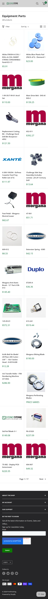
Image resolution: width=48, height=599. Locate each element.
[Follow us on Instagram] (12, 573)
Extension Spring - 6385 (35, 249)
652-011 (29, 131)
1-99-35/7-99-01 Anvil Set (11, 96)
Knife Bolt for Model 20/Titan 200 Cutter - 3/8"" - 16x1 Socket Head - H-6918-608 (10, 358)
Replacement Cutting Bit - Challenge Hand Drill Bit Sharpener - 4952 (10, 135)
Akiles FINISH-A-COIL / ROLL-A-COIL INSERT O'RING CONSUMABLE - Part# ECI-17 (11, 58)
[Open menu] (3, 4)
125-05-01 (6, 321)
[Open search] (37, 3)
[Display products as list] (45, 27)
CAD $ (5, 562)
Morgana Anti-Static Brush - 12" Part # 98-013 (11, 285)
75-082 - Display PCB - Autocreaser (11, 465)
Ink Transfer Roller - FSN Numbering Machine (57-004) (12, 376)
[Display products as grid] (41, 27)
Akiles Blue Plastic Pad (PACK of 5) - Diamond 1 (35, 55)
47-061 (29, 213)
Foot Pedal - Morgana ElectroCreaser (10, 214)
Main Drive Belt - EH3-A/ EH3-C (36, 96)
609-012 (5, 249)
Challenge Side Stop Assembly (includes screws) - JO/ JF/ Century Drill (36, 176)
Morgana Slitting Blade (35, 354)
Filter (8, 26)
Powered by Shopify (9, 594)
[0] (44, 3)
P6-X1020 (30, 431)
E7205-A (29, 282)
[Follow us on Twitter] (8, 573)
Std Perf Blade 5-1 (9, 431)
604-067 (29, 464)
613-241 (29, 321)
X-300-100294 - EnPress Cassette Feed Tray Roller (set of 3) (11, 175)
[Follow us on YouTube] (16, 573)
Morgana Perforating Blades (34, 396)
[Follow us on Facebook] (3, 573)
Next (41, 479)
